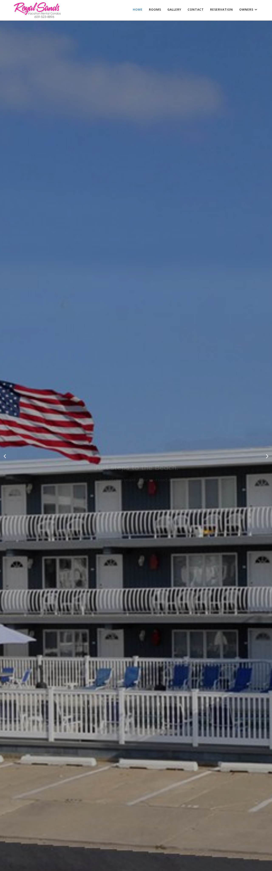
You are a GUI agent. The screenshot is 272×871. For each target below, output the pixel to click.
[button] (4, 456)
